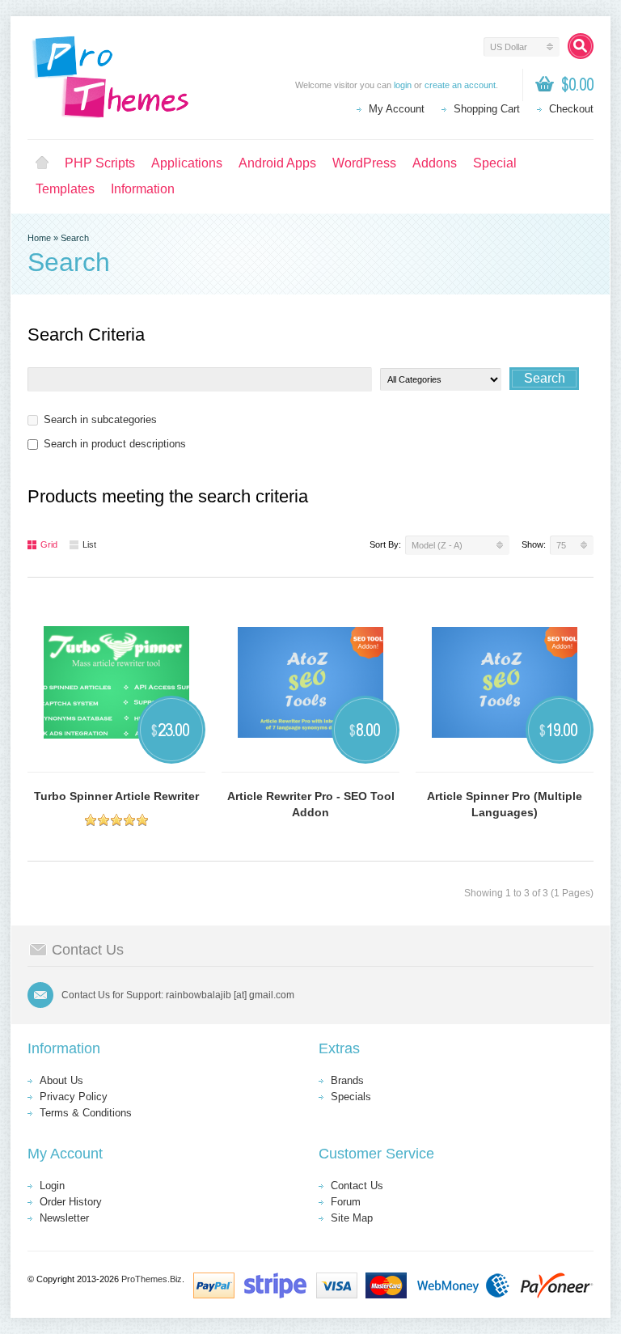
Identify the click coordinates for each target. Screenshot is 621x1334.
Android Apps (277, 163)
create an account (460, 85)
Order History (71, 1202)
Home (42, 163)
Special (495, 163)
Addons (434, 163)
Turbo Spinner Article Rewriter (116, 796)
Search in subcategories (100, 419)
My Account (397, 109)
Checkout (571, 109)
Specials (351, 1096)
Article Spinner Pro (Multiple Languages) (504, 804)
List (89, 544)
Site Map (352, 1218)
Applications (186, 163)
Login (52, 1185)
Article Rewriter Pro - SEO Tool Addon (311, 804)
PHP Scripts (100, 163)
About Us (61, 1080)
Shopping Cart (487, 109)
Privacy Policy (74, 1096)
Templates (65, 189)
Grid (48, 544)
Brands (347, 1080)
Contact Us (357, 1185)
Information (143, 189)
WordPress (364, 163)
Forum (346, 1202)
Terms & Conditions (86, 1113)
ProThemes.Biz (151, 1279)
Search (75, 238)
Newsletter (64, 1218)
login (403, 85)
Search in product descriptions (115, 444)
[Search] (581, 46)
